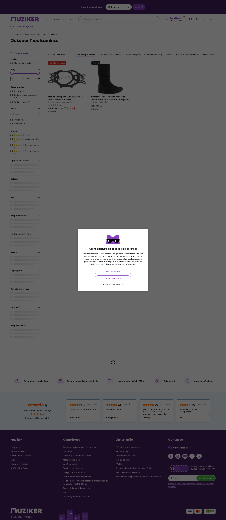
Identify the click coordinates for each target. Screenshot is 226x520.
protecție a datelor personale (121, 264)
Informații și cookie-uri (113, 284)
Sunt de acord (113, 271)
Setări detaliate (113, 278)
